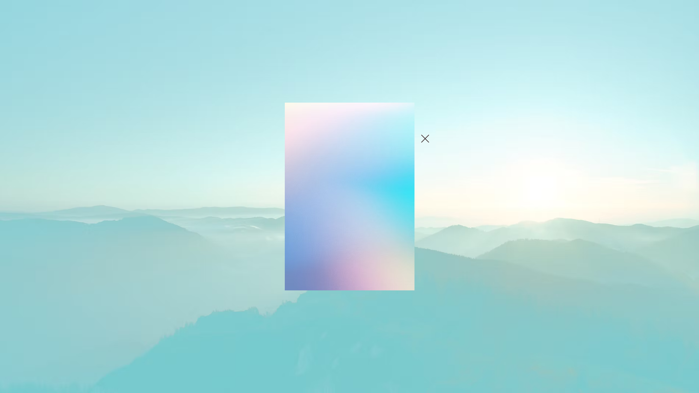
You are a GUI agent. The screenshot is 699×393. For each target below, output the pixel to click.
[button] (425, 139)
